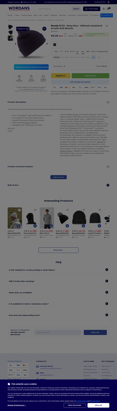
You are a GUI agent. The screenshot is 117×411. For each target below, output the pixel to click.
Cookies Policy (82, 401)
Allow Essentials (74, 405)
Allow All (98, 405)
